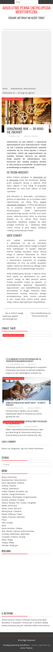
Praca (4, 520)
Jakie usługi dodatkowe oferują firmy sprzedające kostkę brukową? (26, 422)
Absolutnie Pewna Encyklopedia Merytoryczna (26, 9)
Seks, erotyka (7, 522)
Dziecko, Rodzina (9, 485)
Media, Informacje (9, 505)
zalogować (15, 448)
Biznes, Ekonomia (9, 477)
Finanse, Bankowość (10, 488)
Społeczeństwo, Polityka (12, 528)
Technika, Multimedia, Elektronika (16, 534)
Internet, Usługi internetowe (13, 494)
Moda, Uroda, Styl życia (11, 508)
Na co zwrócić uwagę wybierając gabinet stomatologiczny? (13, 316)
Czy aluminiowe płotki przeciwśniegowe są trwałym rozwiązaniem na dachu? (23, 360)
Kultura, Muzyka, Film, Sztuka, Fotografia (19, 502)
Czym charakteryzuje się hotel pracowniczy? (40, 314)
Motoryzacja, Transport (11, 511)
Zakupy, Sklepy (8, 542)
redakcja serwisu (31, 136)
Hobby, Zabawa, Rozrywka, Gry (15, 491)
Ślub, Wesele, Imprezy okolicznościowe (18, 531)
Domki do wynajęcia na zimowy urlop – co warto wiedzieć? (25, 403)
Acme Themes (26, 648)
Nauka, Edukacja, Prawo (12, 514)
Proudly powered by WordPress (16, 645)
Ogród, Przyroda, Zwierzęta (13, 517)
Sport (4, 525)
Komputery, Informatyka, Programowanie (19, 497)
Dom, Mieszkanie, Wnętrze (13, 483)
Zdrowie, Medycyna (10, 545)
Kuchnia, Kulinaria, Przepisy (13, 500)
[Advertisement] (26, 58)
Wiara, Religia (7, 539)
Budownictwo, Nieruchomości (12, 99)
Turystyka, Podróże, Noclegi (13, 537)
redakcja (32, 364)
